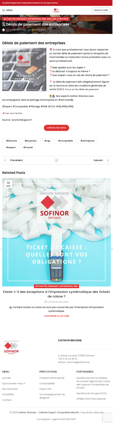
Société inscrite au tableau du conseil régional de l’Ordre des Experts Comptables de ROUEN (93, 382)
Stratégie (62, 19)
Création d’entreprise (51, 378)
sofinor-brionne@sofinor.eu (74, 362)
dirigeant (21, 19)
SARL (49, 19)
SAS (54, 19)
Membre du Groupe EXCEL (92, 393)
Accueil (6, 378)
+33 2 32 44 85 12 (67, 359)
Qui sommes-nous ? (13, 383)
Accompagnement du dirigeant (52, 396)
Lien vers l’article (13, 113)
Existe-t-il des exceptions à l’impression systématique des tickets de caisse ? (56, 294)
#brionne (11, 140)
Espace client (101, 10)
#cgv (47, 140)
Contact (7, 400)
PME (44, 19)
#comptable (65, 140)
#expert (11, 147)
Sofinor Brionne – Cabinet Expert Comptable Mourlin (48, 412)
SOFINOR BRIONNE (16, 29)
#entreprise (87, 140)
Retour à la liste (56, 160)
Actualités (10, 19)
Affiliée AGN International (91, 398)
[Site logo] (56, 10)
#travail (28, 147)
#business (31, 140)
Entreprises (34, 19)
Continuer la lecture (56, 316)
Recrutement (10, 389)
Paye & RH (45, 389)
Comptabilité (47, 383)
